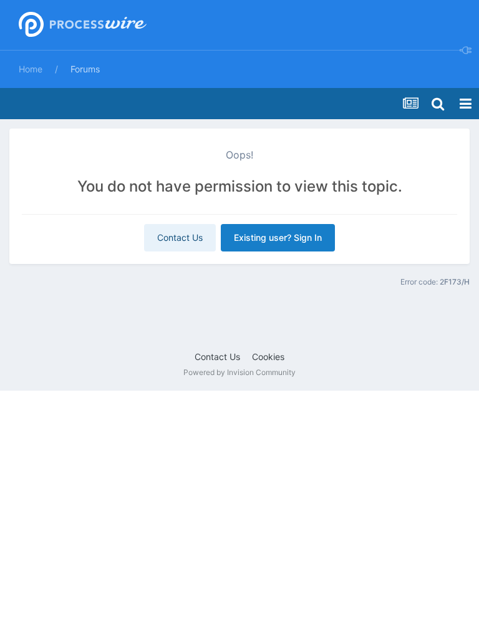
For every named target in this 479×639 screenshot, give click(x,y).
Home (30, 69)
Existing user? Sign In (278, 237)
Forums (85, 69)
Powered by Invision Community (239, 372)
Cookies (268, 356)
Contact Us (180, 237)
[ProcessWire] (81, 25)
